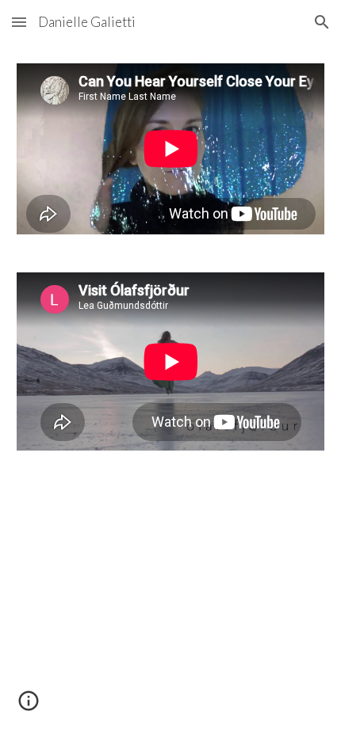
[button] (19, 22)
